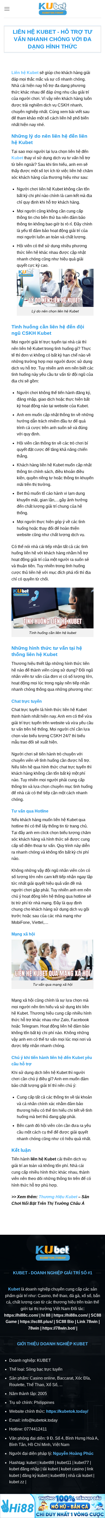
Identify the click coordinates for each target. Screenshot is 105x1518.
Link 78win (87, 1321)
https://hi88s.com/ (71, 1315)
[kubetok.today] (52, 9)
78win (33, 1328)
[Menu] (7, 9)
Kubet (14, 1289)
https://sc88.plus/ (36, 1321)
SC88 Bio (65, 1321)
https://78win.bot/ (58, 1328)
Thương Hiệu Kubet (58, 1197)
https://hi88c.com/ (21, 1315)
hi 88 (45, 1315)
